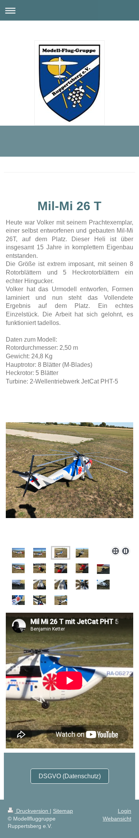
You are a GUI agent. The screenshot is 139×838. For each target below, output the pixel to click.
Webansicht (117, 819)
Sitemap (63, 811)
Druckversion (32, 811)
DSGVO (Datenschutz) (70, 776)
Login (124, 811)
